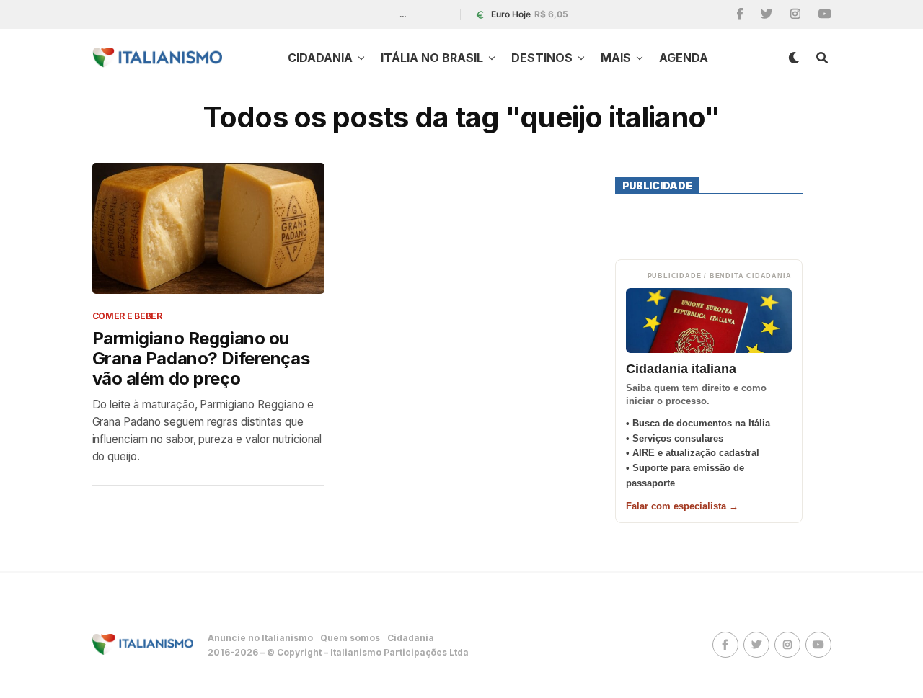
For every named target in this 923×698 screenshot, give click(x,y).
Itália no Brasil (432, 57)
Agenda (683, 57)
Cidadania (320, 57)
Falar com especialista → (682, 506)
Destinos (542, 57)
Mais (616, 57)
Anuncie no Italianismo (260, 637)
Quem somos (350, 637)
